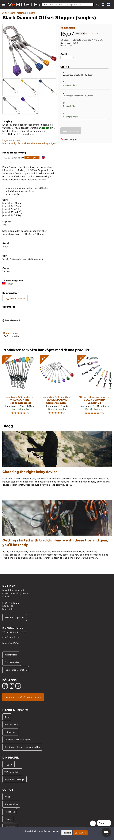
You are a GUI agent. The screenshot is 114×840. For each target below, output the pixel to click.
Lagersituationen (11, 140)
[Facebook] (5, 686)
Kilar (32, 12)
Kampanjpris (67, 27)
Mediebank (9, 811)
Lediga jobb (9, 826)
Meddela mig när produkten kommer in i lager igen (29, 143)
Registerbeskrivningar (14, 779)
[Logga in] (97, 4)
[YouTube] (18, 686)
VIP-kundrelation (12, 772)
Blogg (7, 796)
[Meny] (3, 4)
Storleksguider (11, 804)
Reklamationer (11, 724)
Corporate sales (11, 662)
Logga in (8, 764)
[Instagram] (11, 686)
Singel (5, 246)
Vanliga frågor (10, 654)
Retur (7, 717)
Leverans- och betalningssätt (17, 739)
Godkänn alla (80, 832)
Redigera (67, 832)
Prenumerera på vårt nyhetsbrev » (23, 697)
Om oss (7, 819)
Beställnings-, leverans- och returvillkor (22, 747)
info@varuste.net (11, 637)
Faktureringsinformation (15, 669)
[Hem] (25, 4)
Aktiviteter (9, 12)
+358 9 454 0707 (16, 632)
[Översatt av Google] (13, 157)
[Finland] (109, 4)
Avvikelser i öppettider (14, 617)
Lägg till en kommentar (15, 298)
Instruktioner (10, 732)
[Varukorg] (102, 4)
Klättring (22, 12)
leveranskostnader (92, 34)
